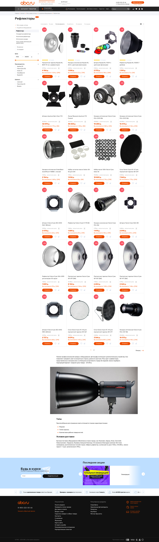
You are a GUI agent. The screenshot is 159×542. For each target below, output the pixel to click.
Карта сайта (59, 523)
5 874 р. (71, 338)
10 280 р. (97, 124)
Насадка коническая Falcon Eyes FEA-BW (105, 224)
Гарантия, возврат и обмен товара (66, 514)
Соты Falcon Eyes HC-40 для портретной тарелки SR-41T (103, 331)
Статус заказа (138, 4)
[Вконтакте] (19, 518)
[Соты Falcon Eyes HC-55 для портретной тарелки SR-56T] (79, 309)
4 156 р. (45, 70)
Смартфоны (94, 505)
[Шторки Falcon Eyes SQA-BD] (131, 203)
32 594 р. (46, 124)
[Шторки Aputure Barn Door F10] (53, 96)
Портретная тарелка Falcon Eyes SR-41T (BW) (131, 277)
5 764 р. (45, 177)
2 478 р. (45, 231)
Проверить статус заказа (63, 507)
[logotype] (27, 3)
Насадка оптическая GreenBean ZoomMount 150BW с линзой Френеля (52, 170)
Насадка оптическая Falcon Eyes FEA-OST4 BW (105, 117)
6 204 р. (97, 284)
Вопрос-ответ (59, 511)
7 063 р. (123, 177)
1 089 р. (71, 231)
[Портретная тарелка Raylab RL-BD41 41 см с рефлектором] (53, 42)
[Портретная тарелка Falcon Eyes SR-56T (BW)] (105, 256)
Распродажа (71, 9)
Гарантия (101, 9)
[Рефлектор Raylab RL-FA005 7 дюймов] (131, 42)
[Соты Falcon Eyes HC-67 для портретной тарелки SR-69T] (131, 149)
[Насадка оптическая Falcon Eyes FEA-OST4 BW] (105, 96)
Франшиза (58, 520)
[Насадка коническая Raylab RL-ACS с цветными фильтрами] (79, 42)
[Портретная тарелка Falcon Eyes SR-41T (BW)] (131, 256)
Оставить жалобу (60, 525)
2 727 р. (45, 338)
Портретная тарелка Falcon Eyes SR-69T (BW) (79, 277)
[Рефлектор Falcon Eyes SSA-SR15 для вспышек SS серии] (53, 256)
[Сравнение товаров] (133, 9)
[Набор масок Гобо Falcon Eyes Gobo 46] (105, 149)
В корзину (47, 76)
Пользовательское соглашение (65, 527)
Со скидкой (20, 49)
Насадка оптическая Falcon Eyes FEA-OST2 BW (131, 117)
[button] (80, 474)
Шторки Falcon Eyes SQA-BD (129, 223)
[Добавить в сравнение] (58, 76)
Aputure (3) (20, 66)
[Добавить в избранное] (55, 76)
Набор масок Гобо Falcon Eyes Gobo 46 (104, 170)
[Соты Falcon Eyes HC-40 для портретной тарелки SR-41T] (105, 309)
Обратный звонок (138, 2)
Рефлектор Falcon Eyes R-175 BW (79, 223)
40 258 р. (72, 124)
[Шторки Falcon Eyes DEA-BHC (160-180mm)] (53, 203)
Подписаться (53, 476)
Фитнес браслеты (96, 514)
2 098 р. (123, 231)
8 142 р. (71, 284)
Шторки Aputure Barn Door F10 (52, 116)
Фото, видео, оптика (22, 25)
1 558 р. (71, 70)
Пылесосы (94, 509)
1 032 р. (71, 177)
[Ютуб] (26, 518)
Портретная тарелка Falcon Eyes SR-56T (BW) (105, 277)
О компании (58, 518)
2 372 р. (97, 70)
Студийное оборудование (23, 27)
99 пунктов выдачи (48, 9)
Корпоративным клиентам (63, 529)
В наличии (20, 47)
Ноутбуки (94, 511)
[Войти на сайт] (139, 9)
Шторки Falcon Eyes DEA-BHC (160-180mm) (52, 224)
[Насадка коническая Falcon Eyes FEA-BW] (105, 203)
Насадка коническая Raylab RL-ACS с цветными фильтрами (78, 64)
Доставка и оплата (92, 9)
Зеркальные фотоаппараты (99, 507)
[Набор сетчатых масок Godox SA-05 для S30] (79, 149)
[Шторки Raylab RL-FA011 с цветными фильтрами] (105, 42)
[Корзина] (142, 9)
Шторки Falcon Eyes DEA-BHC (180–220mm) (52, 331)
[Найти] (128, 9)
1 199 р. (123, 70)
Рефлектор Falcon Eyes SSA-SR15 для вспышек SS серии (53, 277)
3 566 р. (97, 338)
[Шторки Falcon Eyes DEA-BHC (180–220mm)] (53, 309)
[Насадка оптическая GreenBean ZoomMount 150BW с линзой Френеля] (53, 149)
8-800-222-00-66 (121, 2)
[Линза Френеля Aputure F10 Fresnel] (79, 96)
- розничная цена (49, 68)
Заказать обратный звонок (26, 511)
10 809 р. (97, 177)
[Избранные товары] (136, 9)
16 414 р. (123, 124)
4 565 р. (123, 284)
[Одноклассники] (22, 518)
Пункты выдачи (81, 9)
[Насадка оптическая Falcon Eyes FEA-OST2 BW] (131, 96)
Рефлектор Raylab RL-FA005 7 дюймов (129, 64)
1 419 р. (97, 231)
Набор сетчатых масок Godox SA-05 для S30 (79, 170)
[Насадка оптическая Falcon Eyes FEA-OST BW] (131, 309)
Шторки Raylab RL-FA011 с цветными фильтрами (102, 64)
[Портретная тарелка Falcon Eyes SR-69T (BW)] (79, 256)
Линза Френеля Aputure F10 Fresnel (77, 117)
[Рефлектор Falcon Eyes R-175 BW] (79, 203)
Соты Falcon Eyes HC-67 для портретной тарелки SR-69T (129, 170)
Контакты (58, 516)
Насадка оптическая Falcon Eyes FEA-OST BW (131, 331)
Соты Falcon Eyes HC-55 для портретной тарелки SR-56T (77, 331)
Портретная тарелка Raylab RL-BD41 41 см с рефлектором (52, 64)
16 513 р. (123, 338)
